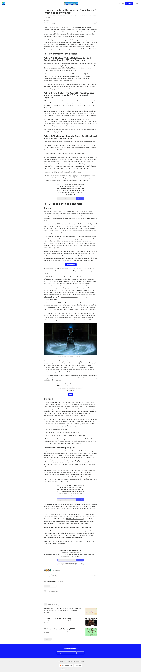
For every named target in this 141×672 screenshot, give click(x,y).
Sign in (136, 3)
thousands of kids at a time (69, 297)
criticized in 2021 (49, 367)
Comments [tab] (47, 586)
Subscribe (129, 3)
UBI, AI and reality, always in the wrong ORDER (59, 629)
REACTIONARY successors (74, 519)
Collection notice (80, 661)
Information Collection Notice (70, 565)
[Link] (42, 54)
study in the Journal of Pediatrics (62, 111)
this (83, 416)
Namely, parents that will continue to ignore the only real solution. (60, 610)
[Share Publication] (122, 3)
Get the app (78, 665)
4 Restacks (58, 570)
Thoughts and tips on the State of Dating (57, 619)
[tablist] (50, 586)
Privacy (70, 661)
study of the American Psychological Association (71, 64)
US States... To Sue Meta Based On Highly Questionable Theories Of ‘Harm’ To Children (68, 59)
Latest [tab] (49, 604)
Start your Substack (67, 665)
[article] (70, 611)
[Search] (119, 3)
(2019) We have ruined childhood (56, 430)
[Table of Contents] (2, 336)
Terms (73, 661)
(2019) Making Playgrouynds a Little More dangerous (62, 432)
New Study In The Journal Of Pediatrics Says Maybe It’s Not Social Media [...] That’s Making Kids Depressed (69, 95)
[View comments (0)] (50, 23)
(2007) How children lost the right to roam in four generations (65, 435)
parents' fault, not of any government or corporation (66, 538)
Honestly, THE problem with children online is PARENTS (62, 608)
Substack (63, 669)
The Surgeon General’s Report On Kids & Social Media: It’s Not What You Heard (70, 137)
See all (47, 639)
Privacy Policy (82, 565)
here (75, 424)
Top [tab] (45, 604)
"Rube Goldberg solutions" (71, 416)
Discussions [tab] (55, 604)
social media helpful (66, 68)
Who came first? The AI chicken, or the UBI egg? (56, 631)
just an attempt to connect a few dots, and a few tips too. (58, 620)
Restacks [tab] (53, 586)
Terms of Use (77, 563)
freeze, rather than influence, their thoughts (64, 283)
